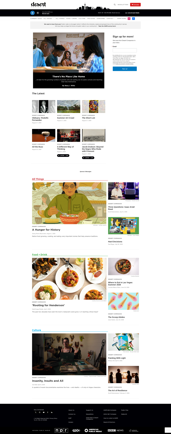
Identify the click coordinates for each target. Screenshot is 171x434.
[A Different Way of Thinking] (68, 135)
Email (114, 46)
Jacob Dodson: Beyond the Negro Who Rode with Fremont (92, 149)
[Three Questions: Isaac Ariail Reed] (123, 191)
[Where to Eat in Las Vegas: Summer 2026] (123, 266)
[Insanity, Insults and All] (69, 354)
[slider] (40, 13)
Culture (82, 18)
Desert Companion (38, 115)
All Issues (48, 18)
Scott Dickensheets (113, 212)
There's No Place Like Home (68, 76)
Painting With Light (117, 358)
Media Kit (124, 414)
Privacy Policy (53, 418)
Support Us (89, 410)
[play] (32, 13)
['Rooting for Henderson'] (69, 279)
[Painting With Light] (123, 342)
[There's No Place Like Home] (68, 53)
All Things (60, 18)
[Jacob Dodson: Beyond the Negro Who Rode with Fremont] (93, 135)
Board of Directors (109, 422)
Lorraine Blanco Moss (114, 287)
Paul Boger (111, 244)
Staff (69, 418)
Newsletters (123, 5)
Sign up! (124, 69)
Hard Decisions (115, 242)
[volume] (37, 13)
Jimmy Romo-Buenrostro (39, 233)
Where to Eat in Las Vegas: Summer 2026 (120, 283)
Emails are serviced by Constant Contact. (125, 63)
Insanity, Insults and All (47, 381)
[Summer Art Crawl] (68, 106)
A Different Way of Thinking (65, 148)
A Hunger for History (46, 230)
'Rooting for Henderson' (48, 305)
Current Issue (36, 18)
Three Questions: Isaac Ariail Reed (121, 208)
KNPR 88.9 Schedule (110, 410)
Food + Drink (71, 18)
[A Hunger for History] (69, 203)
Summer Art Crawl (65, 118)
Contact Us (71, 414)
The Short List (88, 118)
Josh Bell (34, 384)
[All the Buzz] (43, 135)
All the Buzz (37, 147)
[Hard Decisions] (123, 225)
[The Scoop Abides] (123, 301)
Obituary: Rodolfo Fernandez (40, 119)
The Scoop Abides (116, 317)
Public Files (124, 410)
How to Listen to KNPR (111, 418)
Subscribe (101, 18)
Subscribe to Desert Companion (92, 418)
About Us (71, 410)
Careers (70, 422)
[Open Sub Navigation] (53, 18)
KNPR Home (121, 18)
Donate (136, 5)
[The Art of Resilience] (123, 374)
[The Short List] (93, 106)
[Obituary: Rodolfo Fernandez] (43, 106)
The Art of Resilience (117, 390)
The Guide (91, 18)
